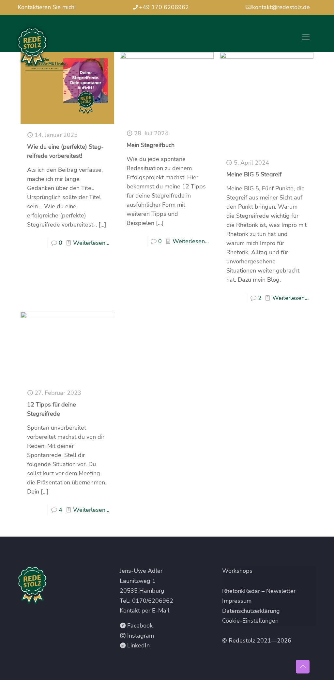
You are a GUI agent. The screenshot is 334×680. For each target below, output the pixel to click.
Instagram (140, 636)
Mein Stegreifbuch (151, 145)
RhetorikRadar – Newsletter (259, 591)
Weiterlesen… (91, 243)
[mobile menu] (305, 37)
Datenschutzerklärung (251, 611)
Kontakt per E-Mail (144, 610)
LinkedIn (138, 645)
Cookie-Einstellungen (250, 621)
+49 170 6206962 (164, 7)
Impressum (236, 601)
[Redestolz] (32, 46)
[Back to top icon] (303, 666)
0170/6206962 (152, 601)
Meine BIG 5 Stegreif (253, 174)
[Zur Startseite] (65, 585)
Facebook (139, 625)
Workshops (237, 571)
